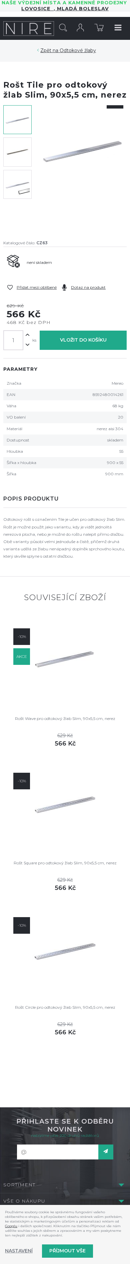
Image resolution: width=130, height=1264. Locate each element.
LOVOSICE (37, 9)
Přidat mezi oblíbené (37, 287)
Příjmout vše (67, 1251)
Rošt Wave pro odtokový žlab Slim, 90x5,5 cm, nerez (65, 718)
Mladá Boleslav (82, 9)
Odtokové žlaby (78, 50)
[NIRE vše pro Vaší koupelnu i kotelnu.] (28, 28)
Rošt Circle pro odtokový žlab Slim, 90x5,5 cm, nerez (65, 1007)
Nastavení (19, 1251)
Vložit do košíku (83, 340)
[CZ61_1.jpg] (82, 168)
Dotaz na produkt (88, 287)
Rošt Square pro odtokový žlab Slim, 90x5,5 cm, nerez (65, 862)
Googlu (11, 1226)
